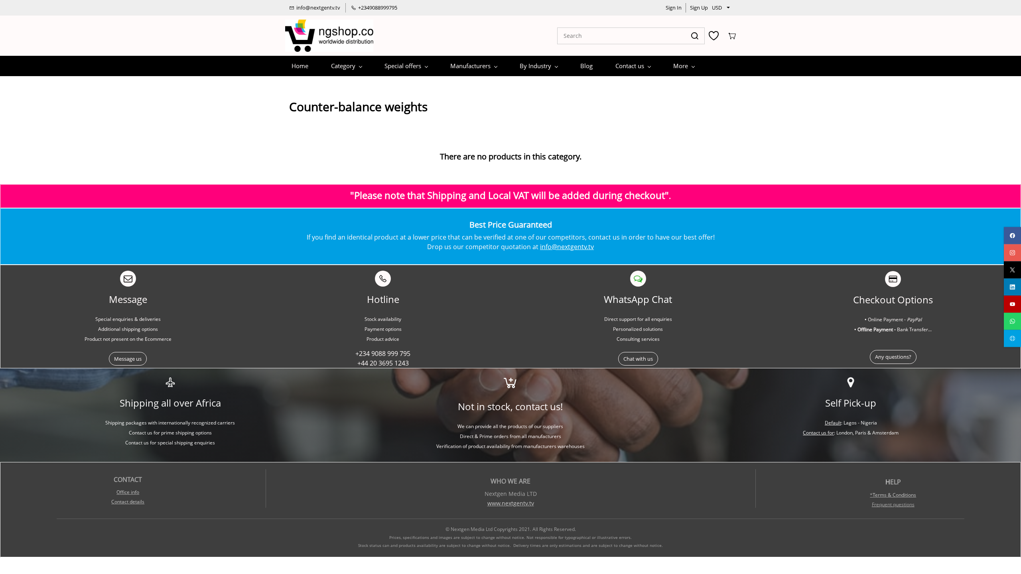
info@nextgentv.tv (567, 246)
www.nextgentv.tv (510, 503)
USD (717, 7)
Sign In (674, 7)
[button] (128, 359)
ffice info (129, 492)
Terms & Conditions (894, 494)
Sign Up (699, 7)
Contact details (127, 501)
